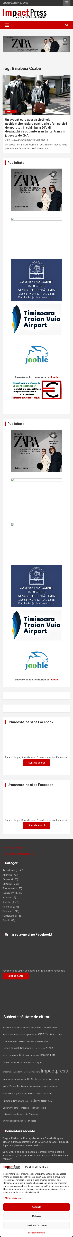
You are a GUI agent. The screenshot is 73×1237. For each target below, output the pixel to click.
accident (7, 1027)
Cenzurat (8, 879)
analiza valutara (10, 1034)
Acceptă (36, 1207)
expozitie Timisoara (25, 1062)
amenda (47, 1027)
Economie (8, 888)
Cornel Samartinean (25, 1041)
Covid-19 (39, 1041)
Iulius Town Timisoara (15, 1086)
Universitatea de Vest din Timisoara (21, 1114)
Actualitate (9, 870)
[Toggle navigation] (7, 25)
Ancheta (7, 874)
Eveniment (8, 893)
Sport (6, 920)
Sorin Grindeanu (10, 1108)
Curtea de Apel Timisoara (17, 1048)
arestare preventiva (28, 1034)
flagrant (39, 1062)
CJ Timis (57, 1034)
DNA (21, 1055)
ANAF (54, 1027)
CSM (46, 1041)
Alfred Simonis (36, 1027)
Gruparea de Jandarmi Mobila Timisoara (21, 1072)
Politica (7, 911)
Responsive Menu (66, 3)
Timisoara (24, 1107)
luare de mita (35, 1086)
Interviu (7, 897)
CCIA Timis (45, 1034)
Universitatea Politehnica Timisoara (19, 1121)
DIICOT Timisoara (10, 1055)
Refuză (36, 1216)
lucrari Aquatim (49, 1086)
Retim (50, 1101)
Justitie (11, 111)
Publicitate (8, 915)
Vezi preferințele (37, 1225)
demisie (41, 1048)
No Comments (40, 139)
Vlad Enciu (25, 139)
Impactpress (54, 1071)
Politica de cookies (13, 847)
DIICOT (49, 1048)
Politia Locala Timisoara (40, 1093)
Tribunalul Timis (38, 1108)
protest (27, 1101)
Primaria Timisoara (13, 1100)
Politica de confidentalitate (18, 853)
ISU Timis (42, 1079)
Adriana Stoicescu (20, 1027)
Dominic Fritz (48, 1055)
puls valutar (39, 1100)
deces (34, 1048)
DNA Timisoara (32, 1055)
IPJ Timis (32, 1079)
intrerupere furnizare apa (14, 1080)
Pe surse (7, 906)
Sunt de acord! (36, 762)
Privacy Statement (36, 1233)
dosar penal (9, 1062)
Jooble (54, 377)
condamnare (10, 1041)
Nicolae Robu (9, 1093)
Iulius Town (53, 1079)
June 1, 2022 (12, 139)
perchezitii (21, 1093)
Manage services (13, 1198)
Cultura (7, 883)
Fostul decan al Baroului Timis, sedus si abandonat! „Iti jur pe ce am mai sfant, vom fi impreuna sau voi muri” (36, 1155)
